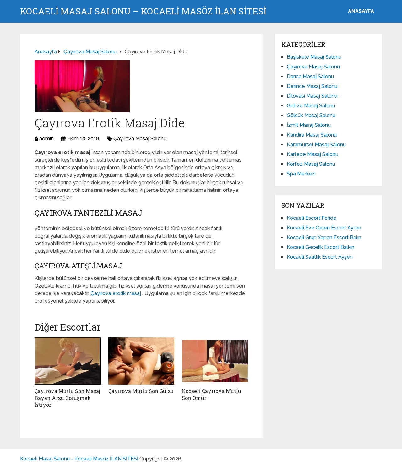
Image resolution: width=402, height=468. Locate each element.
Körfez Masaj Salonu (311, 164)
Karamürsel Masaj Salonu (316, 145)
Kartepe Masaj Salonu (312, 154)
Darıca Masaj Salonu (310, 76)
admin (46, 139)
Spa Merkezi (301, 174)
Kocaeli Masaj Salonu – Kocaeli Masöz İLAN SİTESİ (143, 11)
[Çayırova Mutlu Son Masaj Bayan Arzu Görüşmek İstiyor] (68, 361)
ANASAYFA (361, 11)
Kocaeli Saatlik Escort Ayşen (320, 257)
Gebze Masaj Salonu (311, 106)
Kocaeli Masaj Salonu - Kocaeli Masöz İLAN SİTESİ (79, 459)
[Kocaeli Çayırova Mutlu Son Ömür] (215, 361)
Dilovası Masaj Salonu (312, 96)
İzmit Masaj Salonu (309, 125)
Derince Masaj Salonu (312, 86)
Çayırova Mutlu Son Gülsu (141, 391)
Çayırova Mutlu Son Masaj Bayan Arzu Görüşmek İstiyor (67, 398)
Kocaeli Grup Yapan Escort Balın (324, 237)
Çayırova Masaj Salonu (139, 139)
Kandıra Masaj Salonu (312, 135)
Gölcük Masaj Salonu (311, 115)
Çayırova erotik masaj (116, 293)
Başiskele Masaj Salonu (314, 57)
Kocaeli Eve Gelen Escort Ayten (324, 228)
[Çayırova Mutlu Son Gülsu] (141, 361)
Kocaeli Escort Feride (311, 218)
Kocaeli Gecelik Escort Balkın (320, 247)
